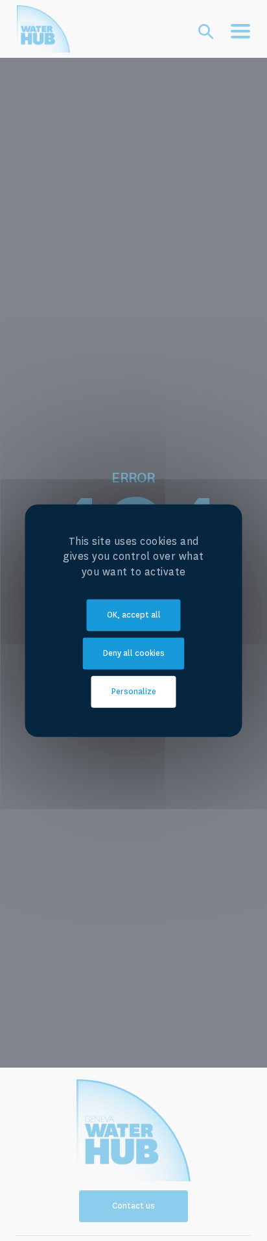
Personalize (133, 691)
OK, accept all (134, 615)
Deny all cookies (134, 653)
